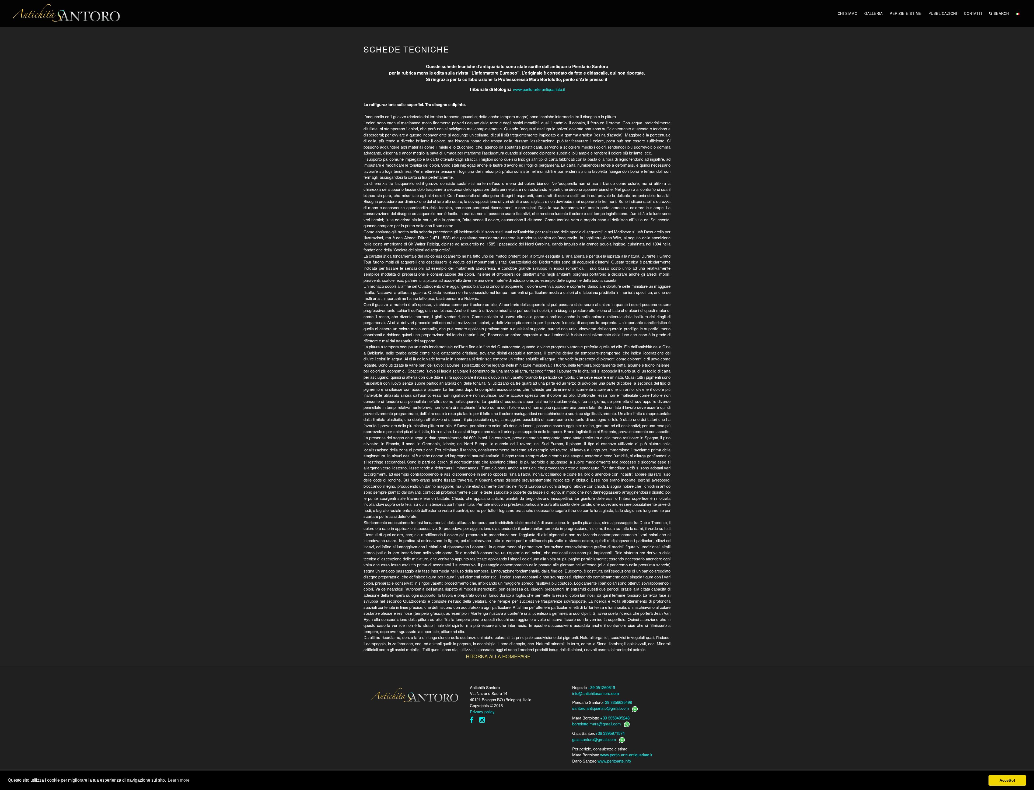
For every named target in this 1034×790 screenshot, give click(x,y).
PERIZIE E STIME (905, 13)
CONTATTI (973, 13)
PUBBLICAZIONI (942, 13)
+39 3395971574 (610, 733)
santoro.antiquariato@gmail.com (600, 708)
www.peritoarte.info (614, 761)
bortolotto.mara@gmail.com (596, 723)
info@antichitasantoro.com (595, 693)
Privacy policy (482, 711)
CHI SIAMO (848, 13)
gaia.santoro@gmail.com (594, 739)
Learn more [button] (179, 780)
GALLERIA (873, 13)
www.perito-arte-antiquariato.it (539, 89)
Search (1001, 13)
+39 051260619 (601, 687)
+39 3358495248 (615, 718)
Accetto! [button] (1007, 780)
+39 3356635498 (617, 702)
